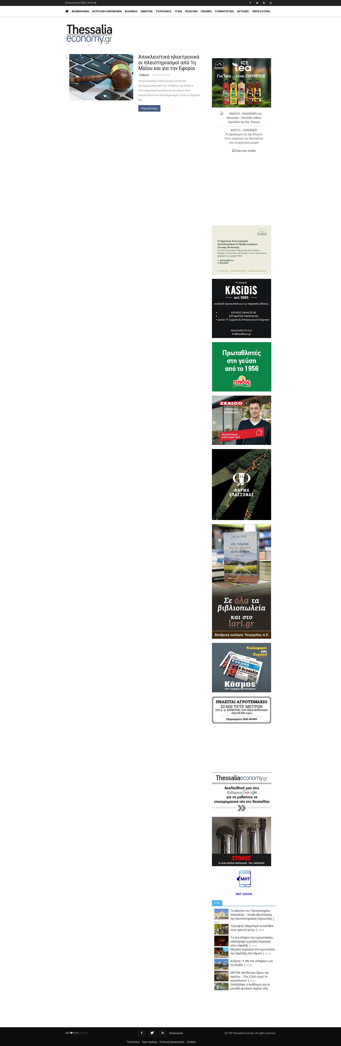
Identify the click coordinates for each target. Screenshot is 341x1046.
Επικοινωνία (176, 1033)
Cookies (191, 1042)
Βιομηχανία (80, 11)
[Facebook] (142, 1033)
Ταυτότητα (133, 1042)
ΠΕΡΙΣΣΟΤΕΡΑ (261, 11)
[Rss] (163, 1033)
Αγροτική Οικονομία (107, 11)
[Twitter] (152, 1033)
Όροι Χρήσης (149, 1042)
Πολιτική (191, 11)
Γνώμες (206, 11)
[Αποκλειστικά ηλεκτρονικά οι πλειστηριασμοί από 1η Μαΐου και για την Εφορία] (101, 77)
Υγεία (178, 11)
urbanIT (83, 1033)
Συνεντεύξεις (224, 11)
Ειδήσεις (144, 75)
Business (131, 11)
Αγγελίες (243, 11)
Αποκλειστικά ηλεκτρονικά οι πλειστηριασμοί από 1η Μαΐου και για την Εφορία (168, 62)
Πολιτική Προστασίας (172, 1042)
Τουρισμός (164, 11)
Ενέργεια (147, 11)
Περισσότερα (149, 108)
